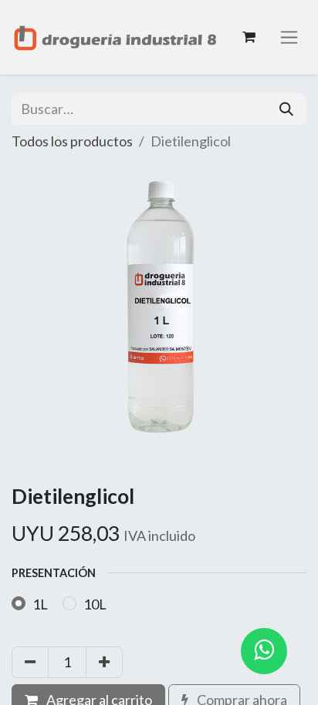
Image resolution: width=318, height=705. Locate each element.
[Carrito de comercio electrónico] (249, 37)
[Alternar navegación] (289, 37)
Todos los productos (72, 141)
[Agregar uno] (104, 662)
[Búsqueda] (286, 109)
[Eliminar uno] (30, 662)
